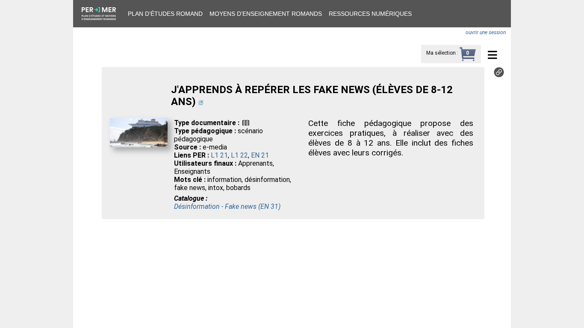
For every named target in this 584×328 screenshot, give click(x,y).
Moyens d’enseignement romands (265, 13)
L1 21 (219, 155)
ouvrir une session (486, 32)
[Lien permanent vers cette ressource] (499, 75)
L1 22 (239, 155)
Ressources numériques (370, 13)
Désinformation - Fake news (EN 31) (227, 206)
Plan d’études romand (165, 13)
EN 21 (260, 155)
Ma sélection (441, 53)
